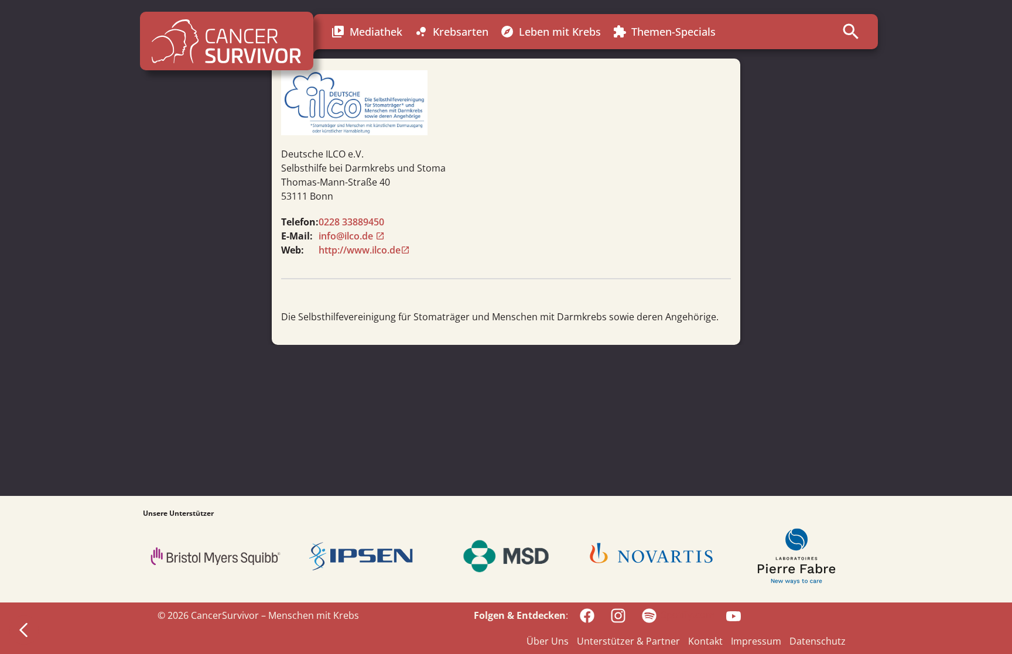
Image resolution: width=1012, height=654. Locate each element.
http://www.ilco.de (360, 250)
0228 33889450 (351, 221)
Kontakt (705, 641)
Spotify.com (687, 614)
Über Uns (547, 641)
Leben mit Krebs (550, 32)
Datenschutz (817, 641)
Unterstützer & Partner (628, 641)
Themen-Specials (664, 32)
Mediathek (366, 32)
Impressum (756, 641)
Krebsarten (451, 32)
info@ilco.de (347, 236)
